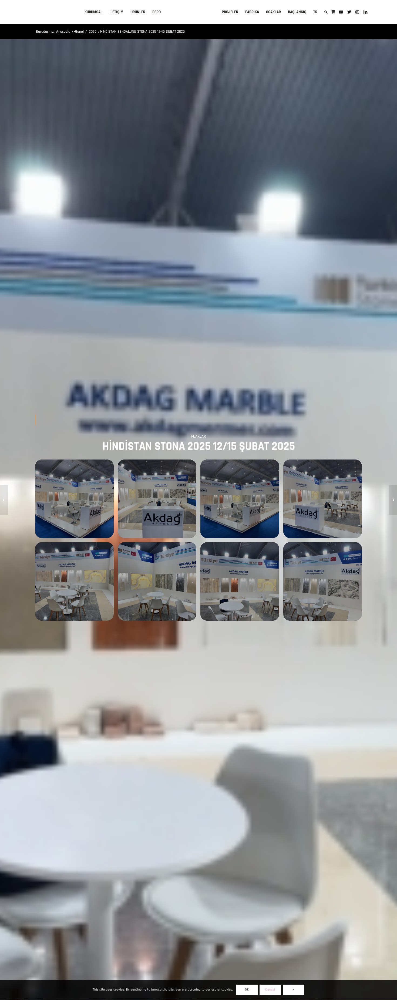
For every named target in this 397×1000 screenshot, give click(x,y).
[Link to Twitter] (349, 12)
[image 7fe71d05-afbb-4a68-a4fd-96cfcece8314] (159, 583)
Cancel (270, 990)
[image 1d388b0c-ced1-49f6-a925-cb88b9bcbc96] (324, 583)
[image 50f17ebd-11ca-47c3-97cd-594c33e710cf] (76, 583)
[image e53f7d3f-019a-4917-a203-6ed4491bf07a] (76, 501)
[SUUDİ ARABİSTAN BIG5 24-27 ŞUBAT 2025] (393, 500)
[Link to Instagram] (357, 12)
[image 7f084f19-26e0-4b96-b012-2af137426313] (241, 583)
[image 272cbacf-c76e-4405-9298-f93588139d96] (241, 501)
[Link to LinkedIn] (365, 12)
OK (247, 990)
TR (315, 12)
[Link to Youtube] (341, 12)
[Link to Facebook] (333, 12)
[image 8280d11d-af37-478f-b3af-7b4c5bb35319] (159, 501)
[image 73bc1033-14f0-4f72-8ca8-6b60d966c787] (324, 501)
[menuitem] (93, 12)
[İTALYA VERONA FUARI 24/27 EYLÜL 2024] (4, 500)
